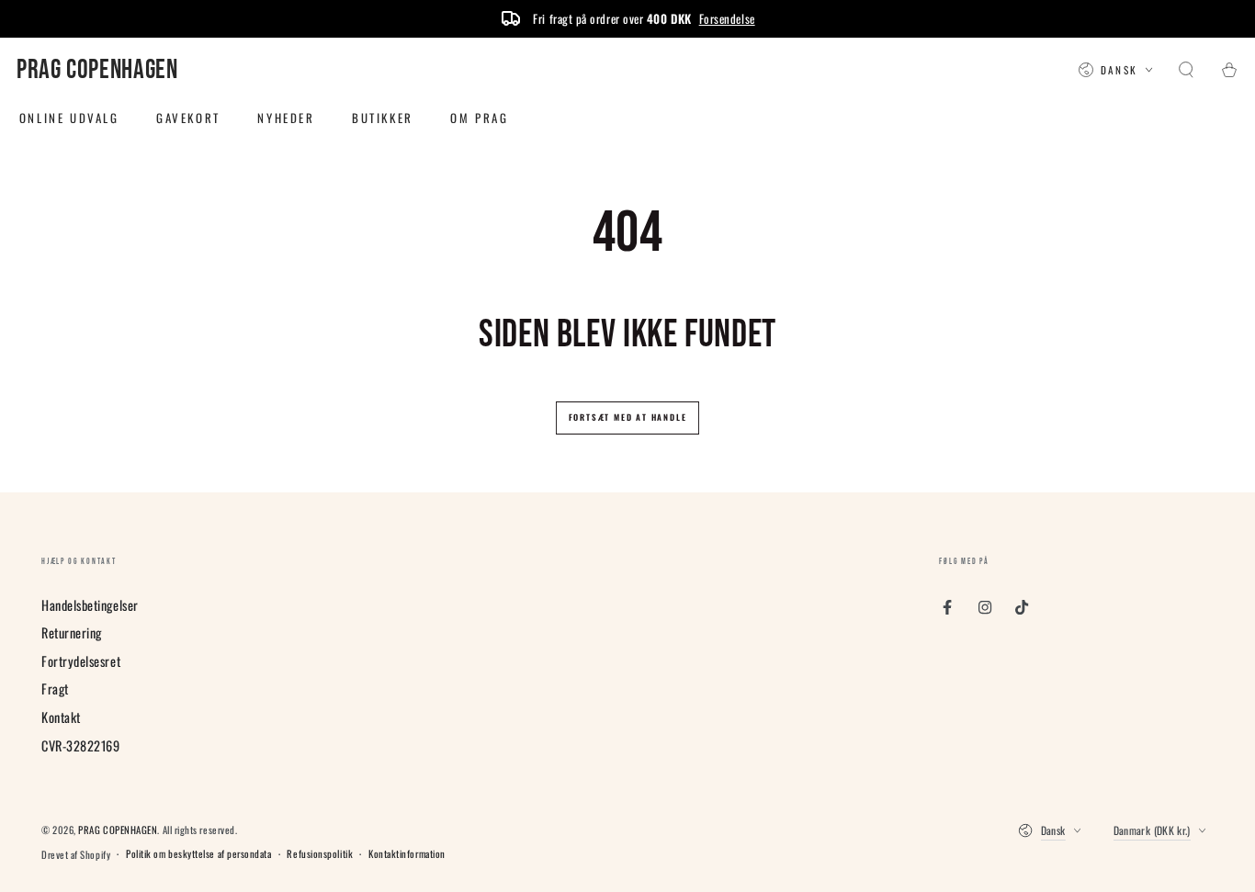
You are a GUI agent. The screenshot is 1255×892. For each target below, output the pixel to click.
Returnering (71, 632)
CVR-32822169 (80, 745)
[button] (1186, 70)
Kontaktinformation (407, 854)
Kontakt (61, 717)
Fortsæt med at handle (628, 417)
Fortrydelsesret (80, 661)
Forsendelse (727, 18)
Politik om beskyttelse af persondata (198, 854)
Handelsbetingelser (90, 605)
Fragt (55, 688)
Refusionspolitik (320, 854)
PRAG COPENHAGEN (117, 829)
